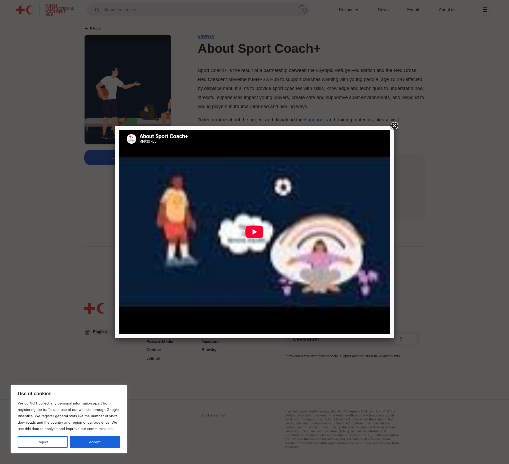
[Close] (394, 126)
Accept (94, 442)
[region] (69, 419)
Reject (42, 442)
